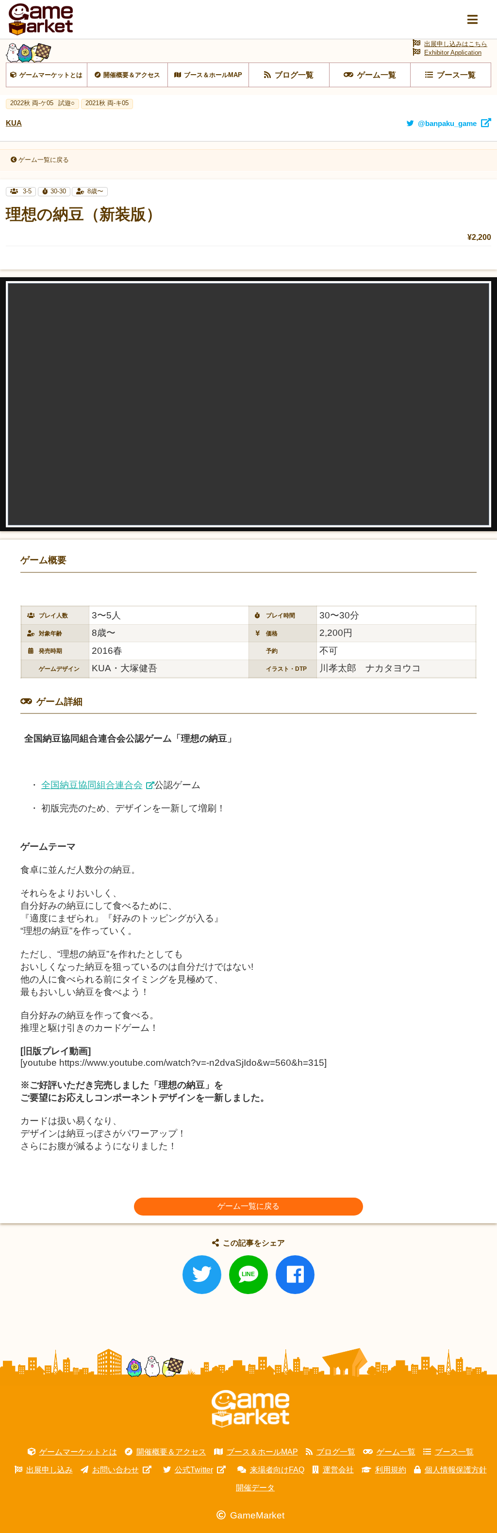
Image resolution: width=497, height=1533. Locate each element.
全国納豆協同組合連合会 (92, 785)
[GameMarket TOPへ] (250, 1409)
